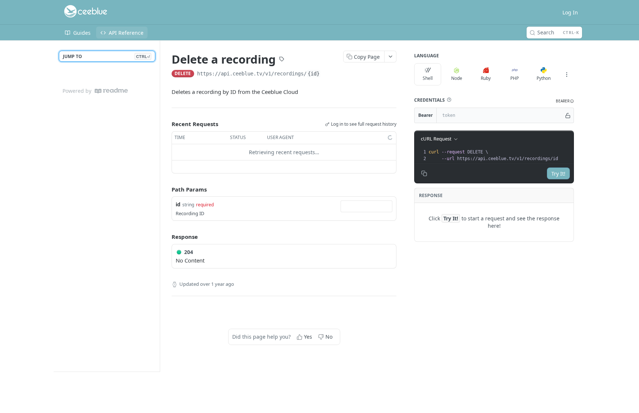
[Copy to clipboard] (328, 74)
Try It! (558, 173)
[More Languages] (566, 74)
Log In (570, 12)
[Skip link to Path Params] (166, 189)
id (178, 204)
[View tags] (281, 59)
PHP (514, 78)
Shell (428, 78)
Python (544, 78)
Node (456, 78)
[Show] (568, 115)
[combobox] (366, 206)
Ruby (486, 78)
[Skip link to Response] (166, 237)
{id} (314, 74)
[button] (449, 100)
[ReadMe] (111, 91)
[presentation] (500, 155)
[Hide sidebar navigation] (158, 206)
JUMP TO (106, 56)
